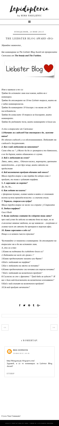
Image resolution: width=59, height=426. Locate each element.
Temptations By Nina (20, 423)
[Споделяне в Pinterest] (29, 305)
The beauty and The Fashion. (28, 55)
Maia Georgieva (20, 350)
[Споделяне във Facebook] (19, 305)
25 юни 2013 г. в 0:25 (21, 353)
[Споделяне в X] (24, 305)
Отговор (10, 373)
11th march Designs (45, 423)
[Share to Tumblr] (33, 305)
